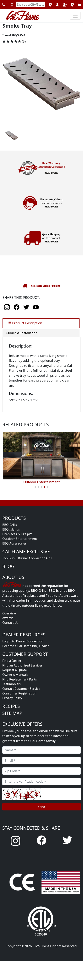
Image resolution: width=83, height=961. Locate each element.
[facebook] (17, 306)
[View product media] (41, 83)
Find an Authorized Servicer (22, 665)
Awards (7, 618)
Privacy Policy (12, 698)
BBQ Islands (11, 529)
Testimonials (11, 684)
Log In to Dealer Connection (22, 641)
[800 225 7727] (3, 5)
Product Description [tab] (27, 323)
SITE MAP (12, 713)
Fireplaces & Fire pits (17, 534)
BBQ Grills (9, 525)
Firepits (51, 595)
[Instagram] (15, 840)
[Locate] (12, 4)
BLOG (8, 566)
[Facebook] (41, 840)
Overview (9, 613)
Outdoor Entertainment (19, 539)
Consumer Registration (19, 693)
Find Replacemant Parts (19, 679)
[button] (8, 83)
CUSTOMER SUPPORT (25, 654)
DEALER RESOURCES (23, 635)
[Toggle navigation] (75, 16)
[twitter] (26, 306)
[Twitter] (67, 840)
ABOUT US (13, 577)
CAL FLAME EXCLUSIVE (26, 551)
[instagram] (7, 306)
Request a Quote (14, 670)
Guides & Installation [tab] (22, 333)
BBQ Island (56, 590)
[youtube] (35, 306)
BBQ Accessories (14, 543)
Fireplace (29, 595)
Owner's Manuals (15, 675)
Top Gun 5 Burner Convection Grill (27, 558)
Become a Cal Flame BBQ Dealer (25, 646)
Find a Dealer (11, 661)
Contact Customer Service (21, 689)
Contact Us (10, 622)
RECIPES (11, 706)
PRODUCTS (14, 518)
